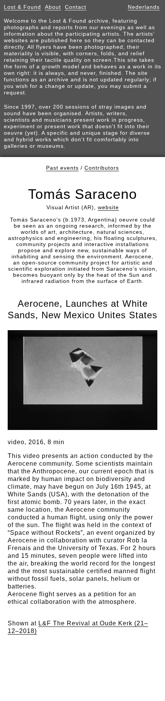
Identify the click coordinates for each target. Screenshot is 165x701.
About (53, 7)
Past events (62, 168)
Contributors (101, 168)
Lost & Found (22, 7)
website (108, 207)
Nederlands (144, 7)
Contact (75, 7)
